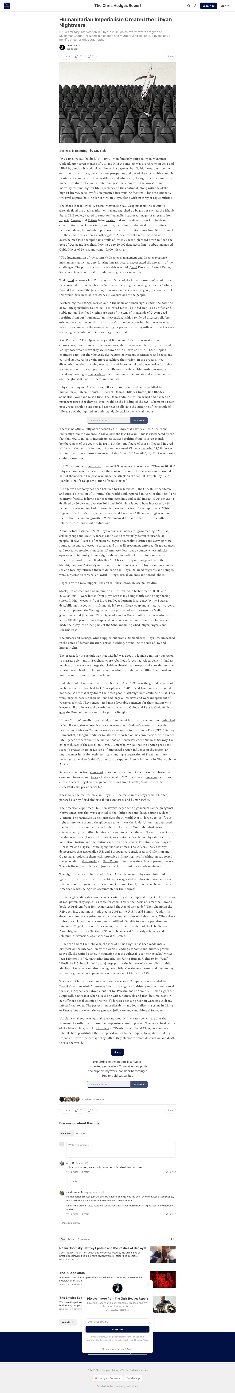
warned (135, 340)
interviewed (91, 683)
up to (112, 244)
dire (154, 583)
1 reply (73, 1181)
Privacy (116, 1370)
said (134, 267)
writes (131, 744)
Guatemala (89, 861)
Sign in (225, 5)
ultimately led (107, 605)
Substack (101, 1386)
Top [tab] (63, 1239)
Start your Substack (109, 1378)
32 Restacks (98, 1099)
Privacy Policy (141, 1339)
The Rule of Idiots (72, 1273)
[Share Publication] (195, 6)
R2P (65, 308)
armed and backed (154, 397)
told (71, 280)
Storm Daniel (164, 230)
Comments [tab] (67, 1133)
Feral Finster (73, 1192)
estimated (123, 591)
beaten (110, 220)
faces (94, 777)
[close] (148, 1284)
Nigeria (64, 220)
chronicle (102, 1028)
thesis (139, 902)
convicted (96, 772)
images (144, 215)
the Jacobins (96, 374)
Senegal (76, 220)
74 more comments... (70, 1222)
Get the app (133, 1378)
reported (134, 493)
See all (66, 1322)
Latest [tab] (71, 1239)
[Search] (188, 6)
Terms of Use (133, 1336)
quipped (138, 158)
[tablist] (73, 1133)
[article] (117, 1256)
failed (84, 438)
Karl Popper (67, 340)
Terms (124, 1370)
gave (62, 712)
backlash (125, 411)
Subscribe (209, 5)
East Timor (110, 861)
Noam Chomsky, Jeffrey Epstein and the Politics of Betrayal (102, 1248)
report (111, 531)
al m (68, 1163)
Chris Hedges (73, 46)
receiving (152, 777)
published (93, 466)
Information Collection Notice (116, 1339)
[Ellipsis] (174, 1162)
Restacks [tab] (80, 1133)
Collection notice (139, 1370)
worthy (65, 986)
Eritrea (92, 220)
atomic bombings (156, 842)
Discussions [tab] (84, 1239)
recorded (147, 448)
